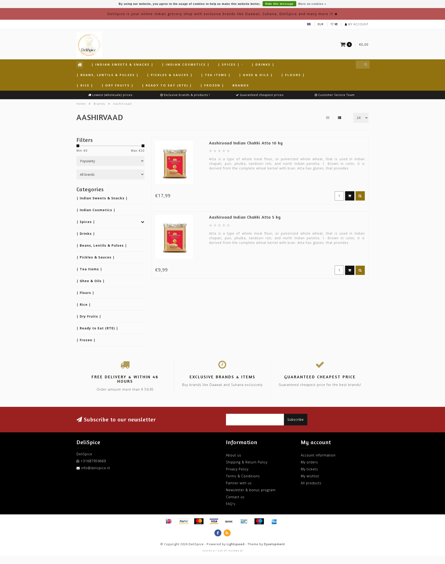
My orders (309, 462)
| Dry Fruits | (118, 85)
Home (81, 104)
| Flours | (293, 75)
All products (311, 483)
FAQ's (230, 504)
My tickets (309, 469)
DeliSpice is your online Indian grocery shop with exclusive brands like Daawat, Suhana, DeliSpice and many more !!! (220, 14)
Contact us (235, 497)
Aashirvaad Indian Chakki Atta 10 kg (246, 142)
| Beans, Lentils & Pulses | (107, 75)
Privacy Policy (237, 469)
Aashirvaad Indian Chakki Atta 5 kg (245, 217)
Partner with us (239, 483)
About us (233, 455)
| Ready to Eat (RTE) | (167, 85)
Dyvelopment (274, 544)
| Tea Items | (216, 75)
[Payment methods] (169, 521)
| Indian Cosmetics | (186, 64)
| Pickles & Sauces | (170, 75)
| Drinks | (263, 64)
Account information (318, 455)
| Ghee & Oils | (256, 75)
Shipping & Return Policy (246, 462)
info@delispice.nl (95, 468)
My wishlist (310, 476)
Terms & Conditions (243, 476)
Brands (240, 85)
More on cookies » (312, 4)
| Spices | (229, 64)
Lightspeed (236, 544)
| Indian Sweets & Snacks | (122, 64)
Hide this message (279, 4)
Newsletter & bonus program (251, 490)
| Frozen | (212, 85)
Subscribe (295, 419)
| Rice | (84, 85)
